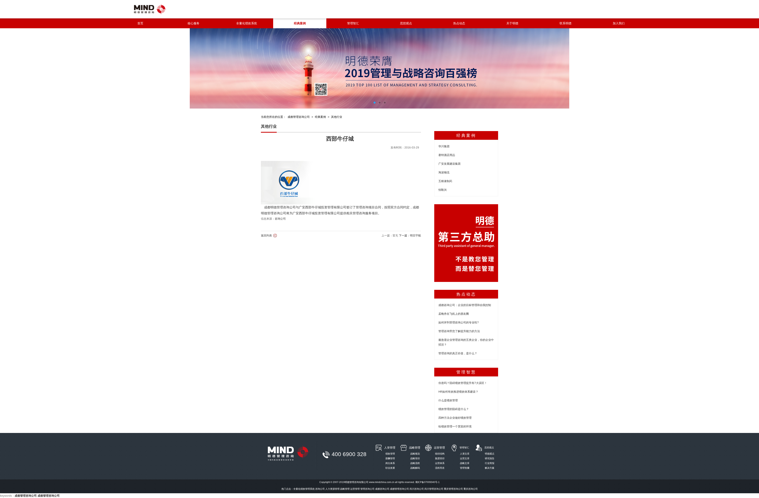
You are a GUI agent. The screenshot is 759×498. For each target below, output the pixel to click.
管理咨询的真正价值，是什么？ (457, 353)
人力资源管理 (332, 489)
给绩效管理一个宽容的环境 (455, 426)
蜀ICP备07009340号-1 (427, 482)
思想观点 (489, 447)
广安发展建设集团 (449, 163)
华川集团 (443, 146)
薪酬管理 (390, 458)
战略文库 (464, 463)
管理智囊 (464, 468)
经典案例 (320, 116)
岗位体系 (390, 463)
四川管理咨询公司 (433, 489)
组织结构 (440, 453)
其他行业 (336, 116)
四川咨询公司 (417, 489)
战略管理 (414, 447)
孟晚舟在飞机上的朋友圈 (453, 313)
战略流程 (415, 463)
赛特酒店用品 (446, 155)
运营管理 (439, 447)
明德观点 (489, 453)
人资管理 (389, 447)
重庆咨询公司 (471, 489)
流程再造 (440, 468)
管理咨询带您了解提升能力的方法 (459, 331)
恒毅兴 (442, 189)
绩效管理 (390, 453)
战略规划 (415, 453)
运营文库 (464, 458)
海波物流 (443, 172)
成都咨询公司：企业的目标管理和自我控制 (464, 305)
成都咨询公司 (382, 489)
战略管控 (415, 458)
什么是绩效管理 (448, 400)
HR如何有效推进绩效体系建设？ (458, 391)
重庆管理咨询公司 (453, 489)
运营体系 (440, 463)
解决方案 (489, 468)
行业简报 (489, 463)
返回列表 (267, 235)
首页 (140, 23)
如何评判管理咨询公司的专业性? (458, 322)
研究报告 (489, 458)
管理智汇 (464, 447)
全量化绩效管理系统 (304, 489)
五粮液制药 (445, 181)
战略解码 (415, 468)
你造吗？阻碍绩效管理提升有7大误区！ (462, 383)
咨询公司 (280, 218)
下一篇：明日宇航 (410, 235)
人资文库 (464, 453)
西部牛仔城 (340, 139)
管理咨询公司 (367, 489)
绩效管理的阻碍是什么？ (453, 409)
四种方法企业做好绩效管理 (455, 417)
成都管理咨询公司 (299, 116)
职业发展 (390, 468)
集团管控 (440, 458)
